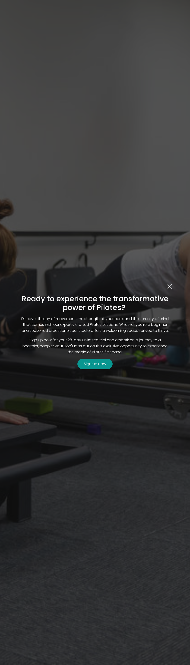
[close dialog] (170, 286)
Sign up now (95, 363)
